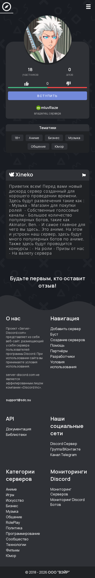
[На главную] (6, 6)
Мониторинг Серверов (60, 492)
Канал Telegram (63, 454)
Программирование (23, 533)
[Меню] (88, 6)
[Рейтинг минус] (68, 83)
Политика (14, 528)
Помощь (57, 345)
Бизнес (54, 138)
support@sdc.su (18, 400)
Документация (18, 429)
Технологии (16, 544)
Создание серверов (67, 339)
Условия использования (63, 364)
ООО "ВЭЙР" (59, 572)
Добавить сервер (65, 328)
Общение (38, 146)
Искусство (15, 500)
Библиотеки (16, 434)
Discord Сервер (63, 443)
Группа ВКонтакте (65, 449)
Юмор (59, 146)
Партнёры (59, 350)
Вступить (47, 96)
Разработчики (62, 356)
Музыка (74, 138)
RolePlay (13, 522)
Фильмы (12, 550)
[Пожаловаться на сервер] (84, 175)
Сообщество (17, 539)
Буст (54, 334)
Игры (10, 494)
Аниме (34, 138)
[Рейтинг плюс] (26, 83)
